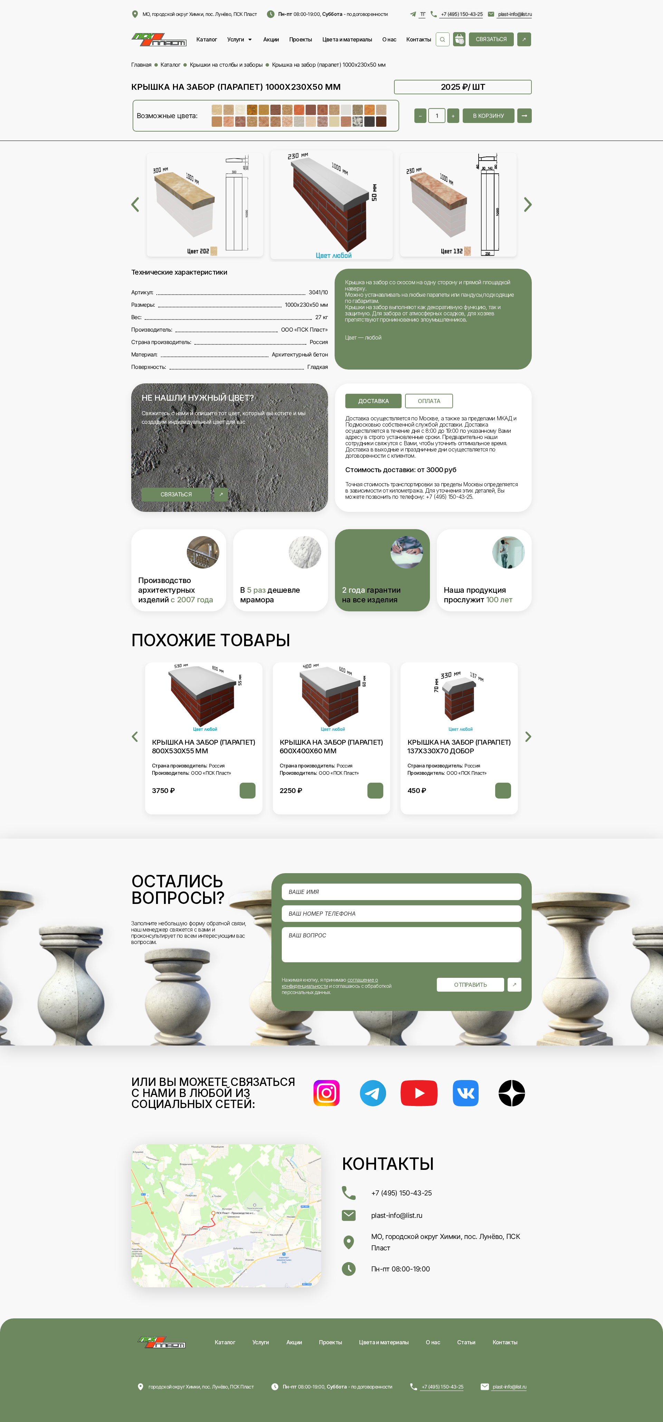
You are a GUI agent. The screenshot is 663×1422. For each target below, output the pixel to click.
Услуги (235, 39)
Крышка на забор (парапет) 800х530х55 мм (204, 746)
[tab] (373, 401)
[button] (135, 737)
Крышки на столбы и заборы (226, 64)
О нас (389, 39)
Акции (271, 39)
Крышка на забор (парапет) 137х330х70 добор (459, 746)
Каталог (206, 39)
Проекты (300, 39)
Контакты (418, 39)
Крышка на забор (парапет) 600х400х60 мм (331, 746)
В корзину (488, 115)
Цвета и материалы (347, 39)
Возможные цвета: (167, 116)
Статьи (466, 1342)
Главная (141, 64)
